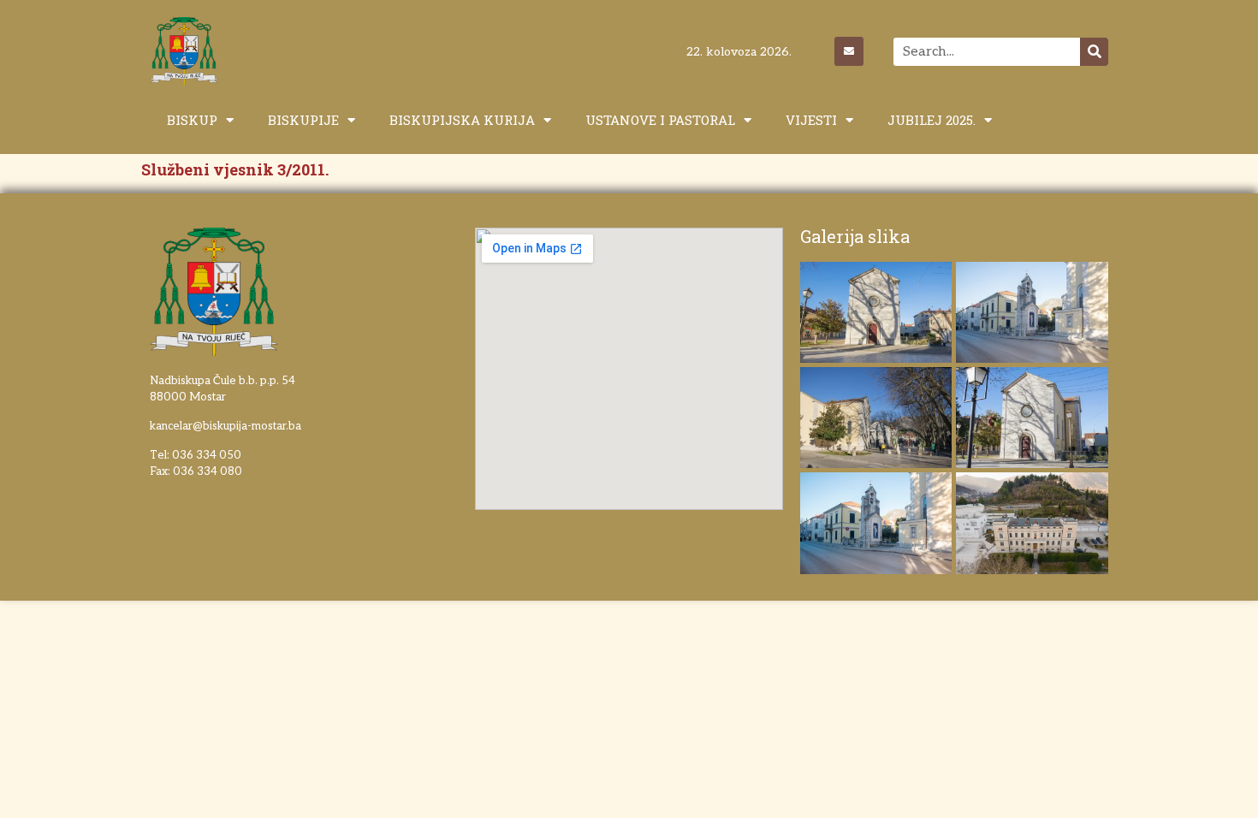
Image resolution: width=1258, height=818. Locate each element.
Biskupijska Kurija (462, 119)
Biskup (192, 119)
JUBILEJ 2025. (931, 119)
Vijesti (811, 119)
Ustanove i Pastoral (660, 119)
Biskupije (303, 119)
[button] (1221, 24)
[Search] (1094, 52)
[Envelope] (848, 51)
